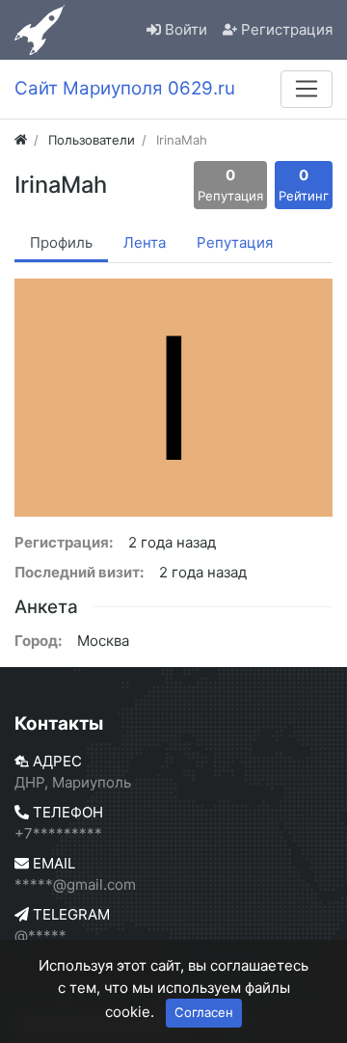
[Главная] (20, 139)
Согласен (203, 1012)
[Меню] (306, 88)
